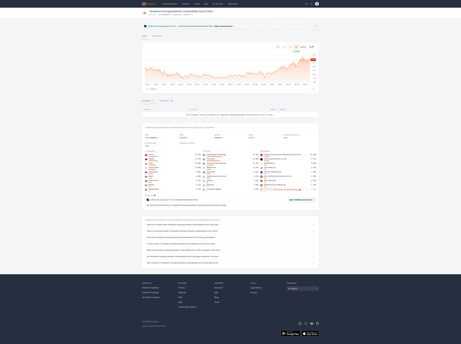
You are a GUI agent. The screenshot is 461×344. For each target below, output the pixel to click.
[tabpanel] (230, 68)
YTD (277, 47)
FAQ (180, 297)
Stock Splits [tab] (166, 101)
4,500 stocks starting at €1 (174, 200)
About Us (218, 287)
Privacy (253, 292)
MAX (304, 47)
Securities (218, 4)
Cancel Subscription (187, 307)
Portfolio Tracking (150, 292)
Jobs (216, 292)
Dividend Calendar (169, 4)
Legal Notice (256, 287)
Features (185, 4)
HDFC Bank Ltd (270, 180)
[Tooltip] (154, 195)
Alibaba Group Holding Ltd (275, 185)
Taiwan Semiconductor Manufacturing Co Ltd (282, 154)
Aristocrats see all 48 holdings (286, 189)
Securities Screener (151, 297)
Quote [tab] (144, 36)
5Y (296, 47)
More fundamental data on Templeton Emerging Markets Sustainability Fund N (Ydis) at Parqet (188, 205)
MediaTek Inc (269, 163)
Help (180, 302)
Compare (153, 89)
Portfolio (233, 4)
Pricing (197, 4)
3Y (290, 47)
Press (216, 302)
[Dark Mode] (311, 4)
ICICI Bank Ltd (270, 167)
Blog (216, 297)
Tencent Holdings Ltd (272, 172)
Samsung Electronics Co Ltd (275, 159)
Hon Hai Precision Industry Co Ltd (277, 176)
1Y (284, 47)
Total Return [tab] (157, 36)
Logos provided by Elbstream (154, 326)
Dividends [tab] (148, 101)
